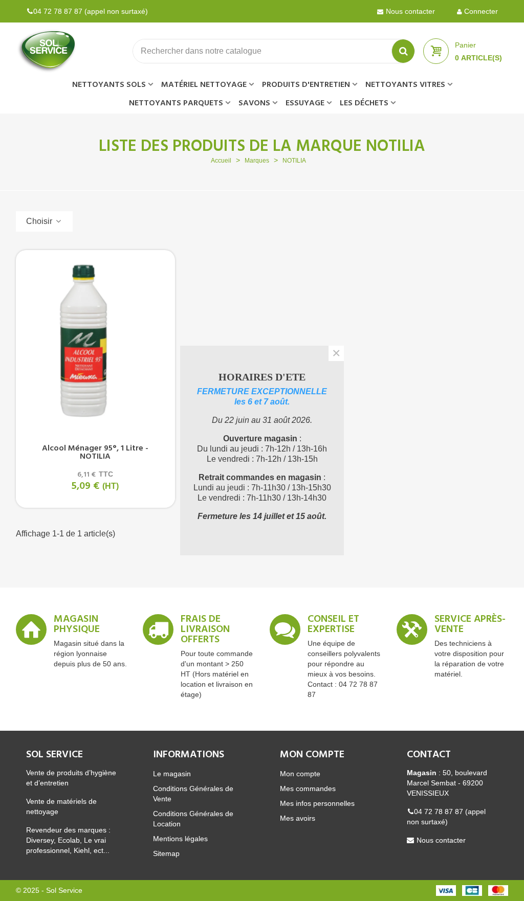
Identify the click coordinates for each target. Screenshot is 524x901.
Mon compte (300, 774)
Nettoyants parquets (176, 103)
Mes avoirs (297, 818)
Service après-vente (470, 626)
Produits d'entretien (306, 85)
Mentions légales (180, 839)
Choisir (40, 221)
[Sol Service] (72, 51)
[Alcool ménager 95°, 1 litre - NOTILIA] (95, 341)
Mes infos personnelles (317, 803)
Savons (254, 103)
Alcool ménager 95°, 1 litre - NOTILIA (95, 452)
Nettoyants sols (109, 85)
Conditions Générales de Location (193, 818)
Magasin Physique (77, 626)
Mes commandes (308, 788)
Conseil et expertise (333, 626)
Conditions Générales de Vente (193, 793)
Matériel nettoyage (204, 85)
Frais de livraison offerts (205, 631)
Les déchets (364, 103)
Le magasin (172, 774)
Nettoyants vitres (405, 85)
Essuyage (305, 103)
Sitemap (166, 853)
